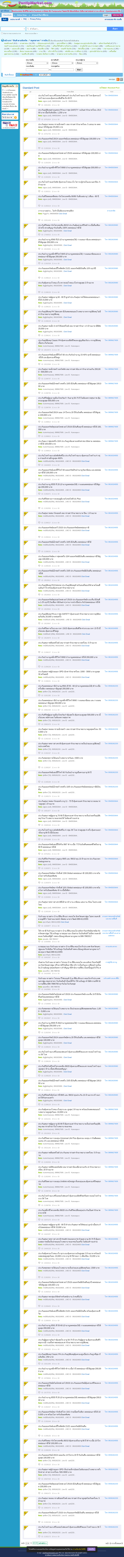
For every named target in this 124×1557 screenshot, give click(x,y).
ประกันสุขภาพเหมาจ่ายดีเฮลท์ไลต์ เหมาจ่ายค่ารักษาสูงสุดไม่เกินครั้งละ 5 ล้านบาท (69, 1499)
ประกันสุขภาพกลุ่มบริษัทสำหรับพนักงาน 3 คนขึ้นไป (60, 1297)
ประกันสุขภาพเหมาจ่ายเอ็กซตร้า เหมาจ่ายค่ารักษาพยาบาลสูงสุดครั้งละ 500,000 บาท (69, 730)
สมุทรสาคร (35, 40)
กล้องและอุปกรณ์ (43, 43)
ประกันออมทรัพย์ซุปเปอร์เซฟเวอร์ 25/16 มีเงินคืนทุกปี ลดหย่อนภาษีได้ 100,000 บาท (69, 428)
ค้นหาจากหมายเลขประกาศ (12, 33)
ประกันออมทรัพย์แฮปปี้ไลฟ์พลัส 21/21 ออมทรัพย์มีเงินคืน (62, 1426)
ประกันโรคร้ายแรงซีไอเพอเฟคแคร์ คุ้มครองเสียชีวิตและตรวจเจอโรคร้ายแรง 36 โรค (69, 1053)
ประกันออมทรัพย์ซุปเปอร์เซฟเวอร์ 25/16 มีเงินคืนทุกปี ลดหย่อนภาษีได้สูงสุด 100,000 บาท (69, 1485)
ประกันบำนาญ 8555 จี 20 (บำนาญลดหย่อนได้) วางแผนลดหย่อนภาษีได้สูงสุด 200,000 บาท (69, 485)
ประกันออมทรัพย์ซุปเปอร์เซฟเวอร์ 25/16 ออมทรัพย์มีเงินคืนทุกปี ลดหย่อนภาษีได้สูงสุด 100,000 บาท (69, 1283)
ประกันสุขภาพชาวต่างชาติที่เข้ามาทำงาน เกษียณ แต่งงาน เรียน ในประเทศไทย (69, 903)
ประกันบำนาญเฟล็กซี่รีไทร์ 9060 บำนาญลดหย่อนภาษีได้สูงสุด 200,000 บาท (69, 169)
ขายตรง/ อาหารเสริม (65, 54)
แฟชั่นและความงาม (112, 46)
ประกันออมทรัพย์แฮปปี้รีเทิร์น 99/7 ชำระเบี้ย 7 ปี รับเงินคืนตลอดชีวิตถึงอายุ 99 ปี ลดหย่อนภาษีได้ (69, 845)
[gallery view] (121, 79)
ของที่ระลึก (26, 54)
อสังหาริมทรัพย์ (104, 43)
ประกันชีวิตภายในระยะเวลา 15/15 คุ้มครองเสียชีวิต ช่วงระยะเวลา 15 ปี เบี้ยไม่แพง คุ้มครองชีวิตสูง (69, 629)
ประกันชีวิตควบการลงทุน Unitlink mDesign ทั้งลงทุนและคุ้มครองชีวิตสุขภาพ (69, 1182)
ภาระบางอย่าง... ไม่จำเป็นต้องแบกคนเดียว (56, 211)
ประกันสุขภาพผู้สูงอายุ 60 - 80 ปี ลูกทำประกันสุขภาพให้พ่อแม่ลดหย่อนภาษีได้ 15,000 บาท (69, 298)
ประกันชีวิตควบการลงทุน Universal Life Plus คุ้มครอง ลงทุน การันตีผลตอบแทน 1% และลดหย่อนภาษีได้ (69, 1139)
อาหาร (94, 49)
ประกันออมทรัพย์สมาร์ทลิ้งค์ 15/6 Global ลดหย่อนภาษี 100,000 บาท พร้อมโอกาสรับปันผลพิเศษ (69, 874)
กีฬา (52, 49)
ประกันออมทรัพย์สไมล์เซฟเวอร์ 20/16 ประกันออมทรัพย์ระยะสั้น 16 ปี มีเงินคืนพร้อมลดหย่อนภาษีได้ (69, 995)
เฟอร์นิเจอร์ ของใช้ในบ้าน (36, 46)
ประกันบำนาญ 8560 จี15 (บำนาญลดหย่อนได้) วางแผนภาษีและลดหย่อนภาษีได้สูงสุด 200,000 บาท (69, 241)
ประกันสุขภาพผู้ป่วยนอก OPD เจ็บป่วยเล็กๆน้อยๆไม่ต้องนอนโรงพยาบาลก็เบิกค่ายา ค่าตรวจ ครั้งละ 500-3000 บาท (69, 1470)
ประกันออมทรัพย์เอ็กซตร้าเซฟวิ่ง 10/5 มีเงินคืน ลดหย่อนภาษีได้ (64, 542)
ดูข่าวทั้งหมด (5, 11)
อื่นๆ (80, 54)
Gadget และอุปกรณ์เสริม (83, 43)
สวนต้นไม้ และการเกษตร (89, 46)
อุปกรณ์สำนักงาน (96, 51)
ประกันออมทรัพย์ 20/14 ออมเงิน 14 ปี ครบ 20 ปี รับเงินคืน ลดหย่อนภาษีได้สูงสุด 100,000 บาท (69, 1456)
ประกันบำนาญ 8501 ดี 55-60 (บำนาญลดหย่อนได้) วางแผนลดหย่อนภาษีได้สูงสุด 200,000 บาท (69, 1326)
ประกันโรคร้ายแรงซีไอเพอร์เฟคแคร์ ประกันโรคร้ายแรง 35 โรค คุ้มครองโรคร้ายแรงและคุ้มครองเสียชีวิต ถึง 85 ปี (69, 97)
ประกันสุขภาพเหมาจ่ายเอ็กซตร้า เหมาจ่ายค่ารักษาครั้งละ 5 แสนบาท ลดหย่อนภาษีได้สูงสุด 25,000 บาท (69, 125)
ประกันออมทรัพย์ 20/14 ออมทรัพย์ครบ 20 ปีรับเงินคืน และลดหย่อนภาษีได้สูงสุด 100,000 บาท (69, 1038)
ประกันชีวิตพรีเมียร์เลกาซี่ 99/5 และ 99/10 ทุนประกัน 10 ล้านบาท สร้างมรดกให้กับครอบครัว (69, 1096)
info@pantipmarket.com (50, 1553)
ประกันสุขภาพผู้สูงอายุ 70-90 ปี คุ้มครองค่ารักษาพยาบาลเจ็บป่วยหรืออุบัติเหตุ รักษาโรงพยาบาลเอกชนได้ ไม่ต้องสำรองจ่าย (69, 817)
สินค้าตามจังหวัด (20, 40)
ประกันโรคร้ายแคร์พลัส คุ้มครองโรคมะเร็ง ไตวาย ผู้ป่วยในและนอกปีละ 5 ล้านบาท (69, 183)
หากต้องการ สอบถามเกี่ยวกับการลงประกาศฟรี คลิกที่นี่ (62, 1555)
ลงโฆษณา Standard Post (110, 88)
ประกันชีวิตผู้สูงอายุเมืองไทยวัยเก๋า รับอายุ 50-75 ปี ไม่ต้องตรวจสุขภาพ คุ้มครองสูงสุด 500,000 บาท (69, 399)
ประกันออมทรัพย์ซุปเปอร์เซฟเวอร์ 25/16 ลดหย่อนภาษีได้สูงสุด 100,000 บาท (69, 154)
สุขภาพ (29, 49)
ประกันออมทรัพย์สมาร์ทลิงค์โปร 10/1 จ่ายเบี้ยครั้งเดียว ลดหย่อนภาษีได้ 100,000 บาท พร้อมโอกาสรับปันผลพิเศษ (69, 1413)
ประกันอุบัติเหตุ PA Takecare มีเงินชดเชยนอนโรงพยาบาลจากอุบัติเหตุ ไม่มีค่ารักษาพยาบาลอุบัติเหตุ (69, 313)
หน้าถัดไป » (43, 1543)
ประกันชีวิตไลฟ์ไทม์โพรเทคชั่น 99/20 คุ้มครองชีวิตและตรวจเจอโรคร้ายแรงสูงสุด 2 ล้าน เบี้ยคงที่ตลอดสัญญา (69, 1067)
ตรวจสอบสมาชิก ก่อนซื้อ (113, 19)
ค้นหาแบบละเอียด (30, 33)
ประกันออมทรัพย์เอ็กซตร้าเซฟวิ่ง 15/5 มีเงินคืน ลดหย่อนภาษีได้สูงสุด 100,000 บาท (69, 1082)
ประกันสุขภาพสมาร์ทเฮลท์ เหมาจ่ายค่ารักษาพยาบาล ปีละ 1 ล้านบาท (67, 513)
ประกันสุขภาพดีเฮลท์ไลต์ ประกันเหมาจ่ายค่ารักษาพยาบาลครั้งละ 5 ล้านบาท (69, 1154)
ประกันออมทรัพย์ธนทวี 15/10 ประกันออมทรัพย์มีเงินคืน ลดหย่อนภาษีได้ (68, 1513)
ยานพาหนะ (24, 43)
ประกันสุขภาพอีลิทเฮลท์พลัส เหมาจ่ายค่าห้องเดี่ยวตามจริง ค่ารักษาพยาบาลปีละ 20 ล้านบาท (69, 1168)
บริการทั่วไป (52, 51)
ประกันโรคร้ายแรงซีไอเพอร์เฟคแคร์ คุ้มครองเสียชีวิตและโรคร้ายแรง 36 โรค (69, 1528)
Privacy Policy (35, 19)
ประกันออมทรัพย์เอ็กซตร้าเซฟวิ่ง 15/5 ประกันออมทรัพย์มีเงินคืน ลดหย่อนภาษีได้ (69, 572)
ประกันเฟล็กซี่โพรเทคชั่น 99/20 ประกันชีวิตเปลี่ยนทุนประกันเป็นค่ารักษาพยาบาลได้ (69, 1211)
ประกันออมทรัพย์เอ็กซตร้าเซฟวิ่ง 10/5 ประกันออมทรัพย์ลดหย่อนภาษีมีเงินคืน (69, 788)
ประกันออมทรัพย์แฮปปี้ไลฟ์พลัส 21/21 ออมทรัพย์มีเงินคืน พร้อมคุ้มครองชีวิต (69, 1312)
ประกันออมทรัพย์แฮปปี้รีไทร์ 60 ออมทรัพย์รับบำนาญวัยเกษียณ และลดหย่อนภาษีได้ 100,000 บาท (69, 471)
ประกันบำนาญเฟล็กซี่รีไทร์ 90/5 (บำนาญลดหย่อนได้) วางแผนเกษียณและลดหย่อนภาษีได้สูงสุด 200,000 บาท (69, 255)
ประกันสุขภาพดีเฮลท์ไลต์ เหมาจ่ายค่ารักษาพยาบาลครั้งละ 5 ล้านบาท (67, 643)
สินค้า (5, 19)
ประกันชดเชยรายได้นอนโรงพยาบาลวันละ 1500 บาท (60, 758)
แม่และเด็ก (16, 49)
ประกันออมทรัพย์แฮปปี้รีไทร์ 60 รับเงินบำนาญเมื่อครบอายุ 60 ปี (64, 772)
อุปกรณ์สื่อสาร (62, 43)
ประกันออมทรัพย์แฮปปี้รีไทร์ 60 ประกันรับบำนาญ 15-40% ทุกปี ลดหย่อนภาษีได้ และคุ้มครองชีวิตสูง (69, 356)
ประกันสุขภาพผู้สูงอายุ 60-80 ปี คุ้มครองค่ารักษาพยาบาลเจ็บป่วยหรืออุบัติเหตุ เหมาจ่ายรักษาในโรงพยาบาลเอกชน (69, 1125)
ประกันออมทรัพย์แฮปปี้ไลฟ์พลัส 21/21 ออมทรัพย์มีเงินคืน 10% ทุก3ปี (67, 268)
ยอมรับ (91, 1549)
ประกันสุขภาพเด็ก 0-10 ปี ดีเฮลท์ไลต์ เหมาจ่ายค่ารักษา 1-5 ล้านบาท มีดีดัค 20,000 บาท (69, 327)
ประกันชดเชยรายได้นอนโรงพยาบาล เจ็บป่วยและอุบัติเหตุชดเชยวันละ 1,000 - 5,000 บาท (69, 1010)
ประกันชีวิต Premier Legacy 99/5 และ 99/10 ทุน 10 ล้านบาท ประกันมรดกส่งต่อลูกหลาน (69, 860)
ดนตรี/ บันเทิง (66, 49)
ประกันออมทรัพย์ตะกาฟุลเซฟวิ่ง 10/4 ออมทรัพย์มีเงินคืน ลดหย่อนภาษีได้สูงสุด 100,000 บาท (69, 557)
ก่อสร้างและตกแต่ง (11, 46)
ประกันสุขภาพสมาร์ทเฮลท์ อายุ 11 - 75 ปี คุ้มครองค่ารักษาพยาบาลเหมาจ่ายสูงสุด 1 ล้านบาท (69, 802)
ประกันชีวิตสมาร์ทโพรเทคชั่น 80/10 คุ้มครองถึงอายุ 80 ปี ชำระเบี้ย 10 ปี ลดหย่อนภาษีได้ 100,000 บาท (69, 1442)
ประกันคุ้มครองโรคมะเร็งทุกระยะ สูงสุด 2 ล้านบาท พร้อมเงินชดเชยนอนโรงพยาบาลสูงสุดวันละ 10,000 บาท (69, 1110)
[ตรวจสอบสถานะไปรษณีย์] (9, 128)
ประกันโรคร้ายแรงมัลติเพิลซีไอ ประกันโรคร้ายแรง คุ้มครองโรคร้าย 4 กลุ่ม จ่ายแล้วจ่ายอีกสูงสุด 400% (69, 457)
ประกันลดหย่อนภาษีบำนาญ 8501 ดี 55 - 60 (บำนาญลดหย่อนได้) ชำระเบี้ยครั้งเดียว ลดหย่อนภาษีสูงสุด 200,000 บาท (69, 687)
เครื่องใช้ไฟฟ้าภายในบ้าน (62, 46)
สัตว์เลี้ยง (81, 49)
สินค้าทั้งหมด (9, 75)
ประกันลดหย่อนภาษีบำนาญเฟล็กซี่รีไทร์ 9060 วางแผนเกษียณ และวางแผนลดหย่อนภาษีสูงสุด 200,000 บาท (69, 701)
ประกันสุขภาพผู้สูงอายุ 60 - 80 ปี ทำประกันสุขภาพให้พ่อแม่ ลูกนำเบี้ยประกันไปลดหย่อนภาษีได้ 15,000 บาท (69, 1226)
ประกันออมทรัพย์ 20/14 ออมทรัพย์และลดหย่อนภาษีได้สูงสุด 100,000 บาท (69, 139)
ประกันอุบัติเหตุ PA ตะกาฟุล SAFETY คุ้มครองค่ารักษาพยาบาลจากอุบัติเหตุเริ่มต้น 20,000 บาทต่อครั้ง (69, 615)
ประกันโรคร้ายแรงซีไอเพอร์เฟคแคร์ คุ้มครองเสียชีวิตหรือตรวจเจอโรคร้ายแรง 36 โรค (69, 1197)
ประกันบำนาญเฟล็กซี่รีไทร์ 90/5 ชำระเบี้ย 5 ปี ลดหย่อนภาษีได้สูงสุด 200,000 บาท (69, 1370)
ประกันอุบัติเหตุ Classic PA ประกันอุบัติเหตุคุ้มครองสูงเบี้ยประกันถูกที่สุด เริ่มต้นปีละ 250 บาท (69, 1355)
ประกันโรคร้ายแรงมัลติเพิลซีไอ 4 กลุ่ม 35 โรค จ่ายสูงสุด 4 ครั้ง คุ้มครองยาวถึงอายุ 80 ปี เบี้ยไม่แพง (69, 831)
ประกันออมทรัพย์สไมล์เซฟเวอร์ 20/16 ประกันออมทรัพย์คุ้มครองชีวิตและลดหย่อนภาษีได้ (69, 1384)
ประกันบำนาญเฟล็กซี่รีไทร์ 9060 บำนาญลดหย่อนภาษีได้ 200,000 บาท (67, 657)
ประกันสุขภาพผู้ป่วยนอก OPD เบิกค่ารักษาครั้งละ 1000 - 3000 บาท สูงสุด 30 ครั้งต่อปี (69, 673)
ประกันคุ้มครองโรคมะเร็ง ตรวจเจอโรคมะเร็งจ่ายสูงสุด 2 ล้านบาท (66, 283)
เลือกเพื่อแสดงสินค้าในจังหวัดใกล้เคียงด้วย (64, 41)
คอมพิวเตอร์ (8, 43)
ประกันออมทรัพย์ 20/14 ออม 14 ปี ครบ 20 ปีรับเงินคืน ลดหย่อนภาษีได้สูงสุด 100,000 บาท (69, 413)
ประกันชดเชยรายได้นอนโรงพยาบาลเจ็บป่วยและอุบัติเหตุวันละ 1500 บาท (69, 1268)
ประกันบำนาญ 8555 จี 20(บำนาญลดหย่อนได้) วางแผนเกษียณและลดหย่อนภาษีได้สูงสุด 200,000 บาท (69, 1024)
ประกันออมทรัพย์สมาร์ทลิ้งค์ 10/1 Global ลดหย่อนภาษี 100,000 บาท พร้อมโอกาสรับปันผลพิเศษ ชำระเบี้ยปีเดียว (69, 889)
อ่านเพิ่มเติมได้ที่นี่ (79, 1549)
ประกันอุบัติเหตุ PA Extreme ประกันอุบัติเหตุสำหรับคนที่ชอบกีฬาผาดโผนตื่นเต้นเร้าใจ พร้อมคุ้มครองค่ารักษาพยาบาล (69, 586)
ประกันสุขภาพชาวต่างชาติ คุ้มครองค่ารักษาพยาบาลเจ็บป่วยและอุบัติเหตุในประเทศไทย (69, 745)
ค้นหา (115, 29)
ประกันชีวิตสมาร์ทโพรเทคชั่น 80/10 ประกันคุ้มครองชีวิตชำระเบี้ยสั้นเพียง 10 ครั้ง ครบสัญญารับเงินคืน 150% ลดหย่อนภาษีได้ (69, 226)
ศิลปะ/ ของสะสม (26, 51)
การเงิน (45, 40)
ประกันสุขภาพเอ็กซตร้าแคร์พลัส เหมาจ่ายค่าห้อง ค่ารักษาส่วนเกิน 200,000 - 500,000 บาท (69, 370)
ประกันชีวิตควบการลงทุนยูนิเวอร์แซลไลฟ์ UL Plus (59, 499)
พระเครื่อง (8, 51)
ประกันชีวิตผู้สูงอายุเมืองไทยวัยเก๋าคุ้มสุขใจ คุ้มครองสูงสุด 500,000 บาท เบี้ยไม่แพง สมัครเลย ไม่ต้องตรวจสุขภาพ (69, 716)
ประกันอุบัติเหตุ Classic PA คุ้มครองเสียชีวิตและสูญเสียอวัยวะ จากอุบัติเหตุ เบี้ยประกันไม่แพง (69, 341)
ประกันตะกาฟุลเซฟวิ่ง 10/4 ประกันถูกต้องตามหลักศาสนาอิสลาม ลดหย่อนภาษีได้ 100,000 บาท (69, 442)
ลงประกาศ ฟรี (15, 19)
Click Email (63, 214)
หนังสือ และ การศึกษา (73, 51)
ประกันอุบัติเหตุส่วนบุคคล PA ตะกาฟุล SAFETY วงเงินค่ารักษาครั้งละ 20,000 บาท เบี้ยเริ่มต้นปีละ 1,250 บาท (69, 111)
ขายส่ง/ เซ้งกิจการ (43, 54)
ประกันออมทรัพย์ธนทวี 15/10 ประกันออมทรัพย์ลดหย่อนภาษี (63, 528)
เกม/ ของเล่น (108, 49)
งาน (40, 51)
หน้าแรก (7, 40)
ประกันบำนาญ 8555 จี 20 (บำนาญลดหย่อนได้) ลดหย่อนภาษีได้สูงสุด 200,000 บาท (69, 1398)
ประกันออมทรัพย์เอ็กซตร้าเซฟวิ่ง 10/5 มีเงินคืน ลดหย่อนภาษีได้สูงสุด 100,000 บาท (69, 385)
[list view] (117, 79)
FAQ (25, 19)
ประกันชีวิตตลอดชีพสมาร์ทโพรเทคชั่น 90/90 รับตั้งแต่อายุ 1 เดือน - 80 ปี (68, 196)
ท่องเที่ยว (41, 49)
